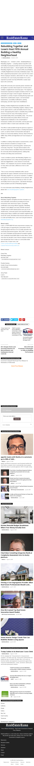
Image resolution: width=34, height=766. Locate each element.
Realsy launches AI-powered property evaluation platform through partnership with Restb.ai (20, 479)
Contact (3, 752)
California (3, 705)
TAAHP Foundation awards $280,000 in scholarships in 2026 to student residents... (21, 668)
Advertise (3, 747)
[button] (31, 38)
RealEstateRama (6, 57)
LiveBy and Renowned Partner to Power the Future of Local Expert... (21, 495)
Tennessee (3, 718)
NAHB (12, 679)
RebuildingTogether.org (7, 219)
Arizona (2, 703)
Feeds (2, 755)
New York (3, 713)
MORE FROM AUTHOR (23, 324)
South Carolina (4, 715)
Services (3, 745)
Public (19, 43)
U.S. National (7, 410)
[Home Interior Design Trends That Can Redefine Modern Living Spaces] (17, 627)
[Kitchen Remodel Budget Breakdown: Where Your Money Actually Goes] (17, 515)
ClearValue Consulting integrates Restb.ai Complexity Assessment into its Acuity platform (21, 471)
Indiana (2, 710)
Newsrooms (3, 740)
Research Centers (5, 742)
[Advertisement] (17, 18)
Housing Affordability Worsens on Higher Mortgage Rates (28, 339)
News (15, 43)
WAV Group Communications (17, 489)
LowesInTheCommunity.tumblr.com (10, 245)
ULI (11, 696)
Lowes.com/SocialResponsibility (9, 243)
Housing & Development (6, 43)
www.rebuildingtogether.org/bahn (15, 189)
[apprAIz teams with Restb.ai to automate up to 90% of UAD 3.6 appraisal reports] (17, 444)
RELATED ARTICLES (10, 324)
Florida (2, 708)
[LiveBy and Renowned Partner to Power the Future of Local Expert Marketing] (5, 496)
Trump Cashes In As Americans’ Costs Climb (5, 329)
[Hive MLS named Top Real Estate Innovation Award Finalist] (5, 488)
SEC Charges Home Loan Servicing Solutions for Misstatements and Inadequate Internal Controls (8, 350)
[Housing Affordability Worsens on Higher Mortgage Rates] (28, 331)
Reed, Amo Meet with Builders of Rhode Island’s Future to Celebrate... (20, 684)
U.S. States (6, 425)
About (2, 750)
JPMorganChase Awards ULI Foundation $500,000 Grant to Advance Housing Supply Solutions (21, 693)
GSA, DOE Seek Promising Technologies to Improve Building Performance (25, 349)
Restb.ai (3, 461)
